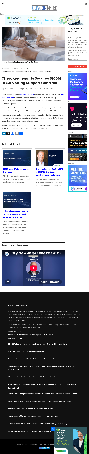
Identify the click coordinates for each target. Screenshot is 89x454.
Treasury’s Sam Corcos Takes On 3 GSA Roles (26, 351)
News (52, 88)
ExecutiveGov (15, 338)
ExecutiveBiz (14, 388)
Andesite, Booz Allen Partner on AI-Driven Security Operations (32, 408)
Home (6, 68)
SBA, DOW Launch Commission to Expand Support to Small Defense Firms (37, 344)
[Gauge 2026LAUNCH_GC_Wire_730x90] (44, 20)
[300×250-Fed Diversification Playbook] (77, 86)
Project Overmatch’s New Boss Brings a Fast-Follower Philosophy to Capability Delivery (42, 384)
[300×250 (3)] (77, 116)
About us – (12, 335)
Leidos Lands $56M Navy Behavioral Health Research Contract (33, 416)
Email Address (73, 59)
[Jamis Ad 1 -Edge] (77, 178)
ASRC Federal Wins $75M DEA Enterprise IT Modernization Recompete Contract (40, 401)
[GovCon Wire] (44, 8)
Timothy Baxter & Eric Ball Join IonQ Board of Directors (29, 431)
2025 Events (48, 335)
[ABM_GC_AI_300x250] (70, 440)
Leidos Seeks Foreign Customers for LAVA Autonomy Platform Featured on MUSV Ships (43, 394)
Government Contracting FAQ (29, 335)
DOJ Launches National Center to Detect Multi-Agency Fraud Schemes (36, 359)
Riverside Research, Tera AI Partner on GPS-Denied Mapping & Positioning (37, 423)
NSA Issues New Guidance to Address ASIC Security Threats (32, 377)
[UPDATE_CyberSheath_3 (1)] (77, 147)
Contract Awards (18, 68)
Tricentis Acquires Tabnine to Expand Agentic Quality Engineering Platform (15, 214)
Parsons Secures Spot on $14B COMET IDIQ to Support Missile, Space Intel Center (49, 172)
